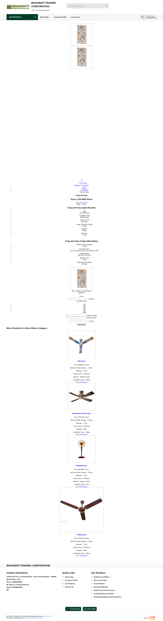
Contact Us (75, 17)
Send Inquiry (83, 183)
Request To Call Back (81, 185)
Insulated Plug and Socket (104, 593)
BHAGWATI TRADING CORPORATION (43, 6)
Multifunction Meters (102, 577)
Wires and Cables (100, 580)
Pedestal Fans (81, 466)
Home (84, 187)
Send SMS (91, 609)
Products (84, 189)
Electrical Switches (101, 587)
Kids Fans (81, 361)
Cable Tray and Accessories (104, 590)
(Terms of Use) (46, 616)
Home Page (44, 17)
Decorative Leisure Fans (81, 413)
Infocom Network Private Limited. (34, 618)
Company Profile (60, 17)
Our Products (15, 17)
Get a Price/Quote (81, 203)
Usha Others (84, 190)
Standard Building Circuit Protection (107, 597)
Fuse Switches (99, 583)
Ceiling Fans (81, 535)
